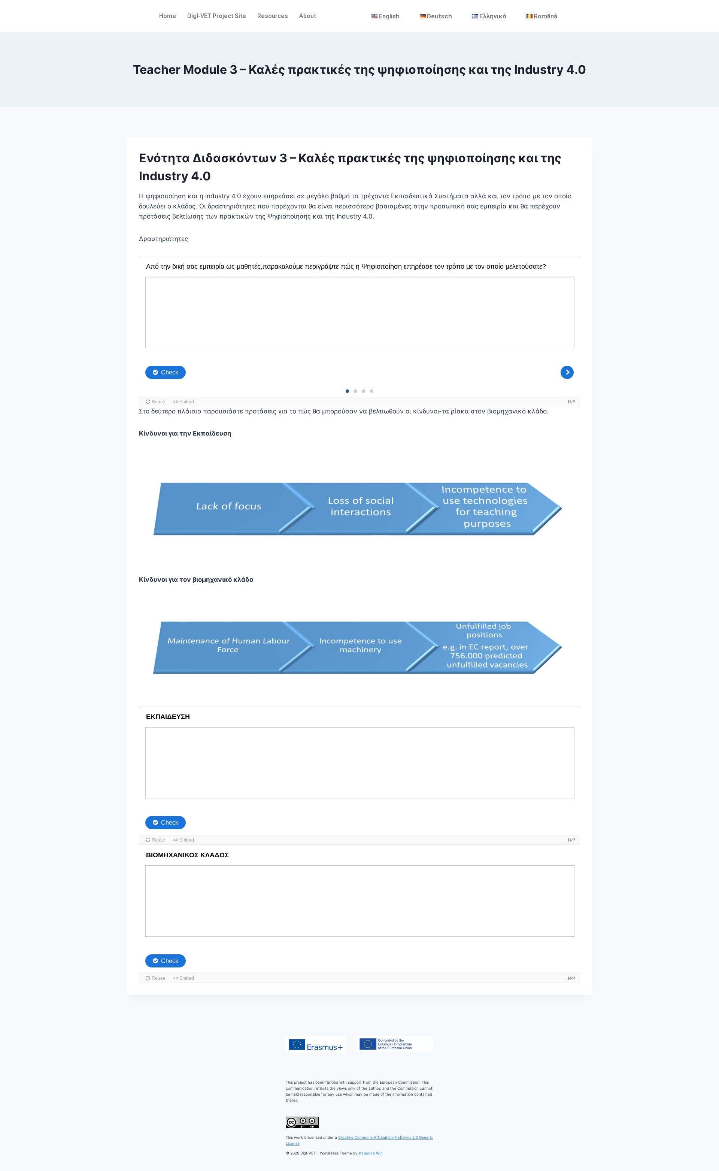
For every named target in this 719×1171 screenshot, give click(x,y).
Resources (272, 15)
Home (167, 15)
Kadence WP (370, 1153)
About (307, 15)
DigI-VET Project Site (216, 15)
